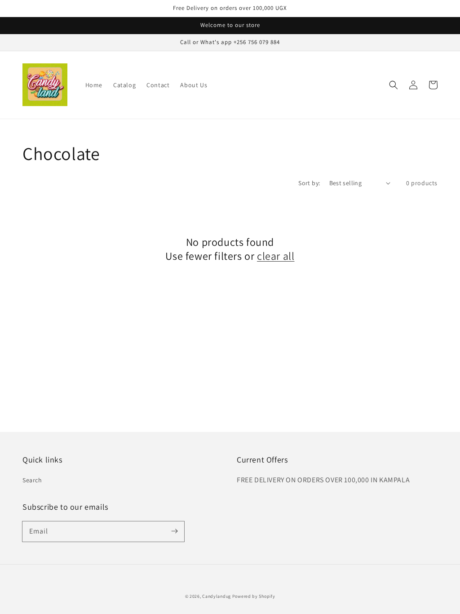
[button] (393, 85)
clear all (275, 256)
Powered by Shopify (253, 596)
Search (32, 480)
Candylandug (216, 596)
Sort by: (309, 183)
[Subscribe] (174, 531)
